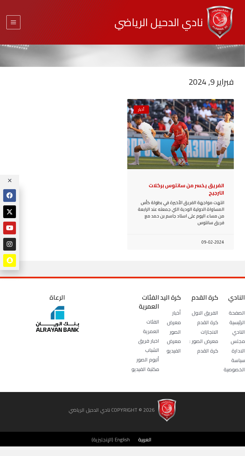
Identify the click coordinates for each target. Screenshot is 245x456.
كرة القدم (207, 322)
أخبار (176, 312)
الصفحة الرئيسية (237, 317)
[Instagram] (9, 244)
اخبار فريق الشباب (148, 345)
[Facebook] (9, 195)
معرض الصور (174, 327)
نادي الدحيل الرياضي (159, 22)
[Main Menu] (13, 22)
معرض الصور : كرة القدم (203, 345)
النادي (238, 332)
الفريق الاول (205, 312)
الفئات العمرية (151, 326)
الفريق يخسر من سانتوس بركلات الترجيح (186, 189)
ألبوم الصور (148, 359)
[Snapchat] (9, 260)
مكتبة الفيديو (145, 369)
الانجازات (209, 332)
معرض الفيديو (174, 345)
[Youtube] (9, 228)
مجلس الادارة (238, 345)
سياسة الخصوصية (234, 364)
